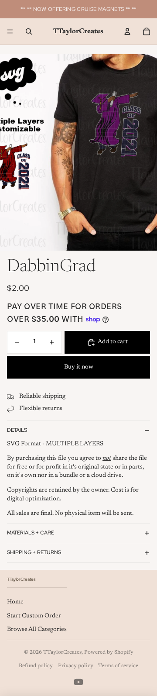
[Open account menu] (127, 31)
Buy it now (78, 367)
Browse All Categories (37, 630)
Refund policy (36, 665)
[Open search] (28, 31)
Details (17, 430)
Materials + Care (30, 532)
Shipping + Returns (34, 552)
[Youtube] (78, 682)
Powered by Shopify (108, 652)
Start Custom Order (34, 616)
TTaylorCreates (62, 652)
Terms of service (118, 665)
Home (15, 602)
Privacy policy (75, 665)
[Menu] (10, 31)
